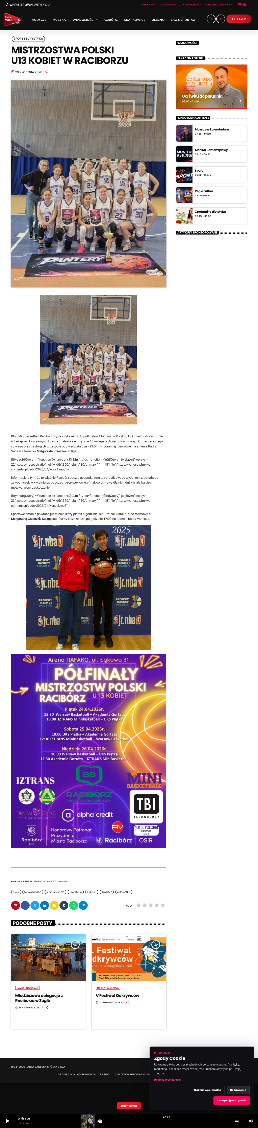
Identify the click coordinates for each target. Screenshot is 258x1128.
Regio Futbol (204, 191)
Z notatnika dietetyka (210, 212)
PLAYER (239, 19)
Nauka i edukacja (27, 987)
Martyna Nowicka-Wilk (51, 881)
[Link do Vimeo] (11, 19)
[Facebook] (250, 4)
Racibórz (76, 891)
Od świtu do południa (202, 96)
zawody (107, 891)
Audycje (188, 88)
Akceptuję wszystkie (232, 1100)
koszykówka (32, 891)
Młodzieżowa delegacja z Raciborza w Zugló (39, 998)
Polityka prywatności (167, 1079)
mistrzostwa (55, 891)
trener (92, 891)
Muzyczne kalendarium (212, 129)
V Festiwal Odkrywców (117, 995)
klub (16, 891)
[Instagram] (245, 4)
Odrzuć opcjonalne (208, 1090)
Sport (199, 171)
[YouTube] (239, 4)
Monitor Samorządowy (211, 150)
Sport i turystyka (28, 39)
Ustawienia (238, 1090)
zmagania (123, 891)
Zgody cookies (129, 1105)
